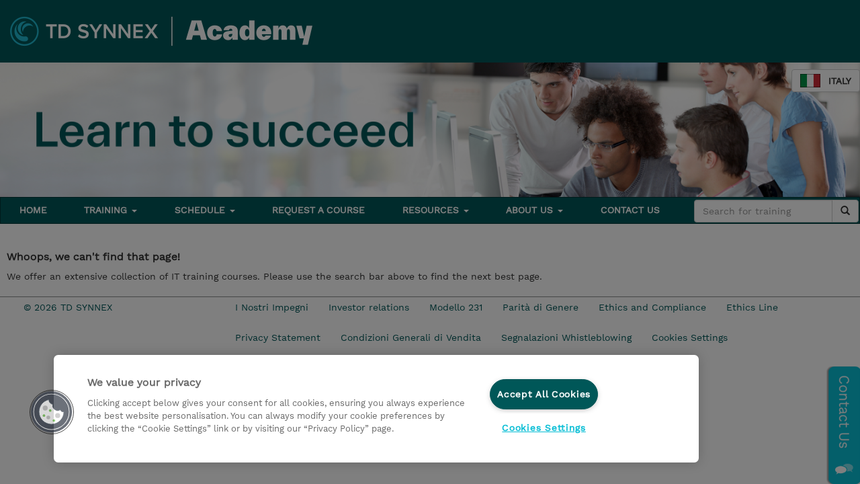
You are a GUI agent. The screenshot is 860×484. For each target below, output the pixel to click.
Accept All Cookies (544, 394)
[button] (51, 412)
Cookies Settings (544, 427)
